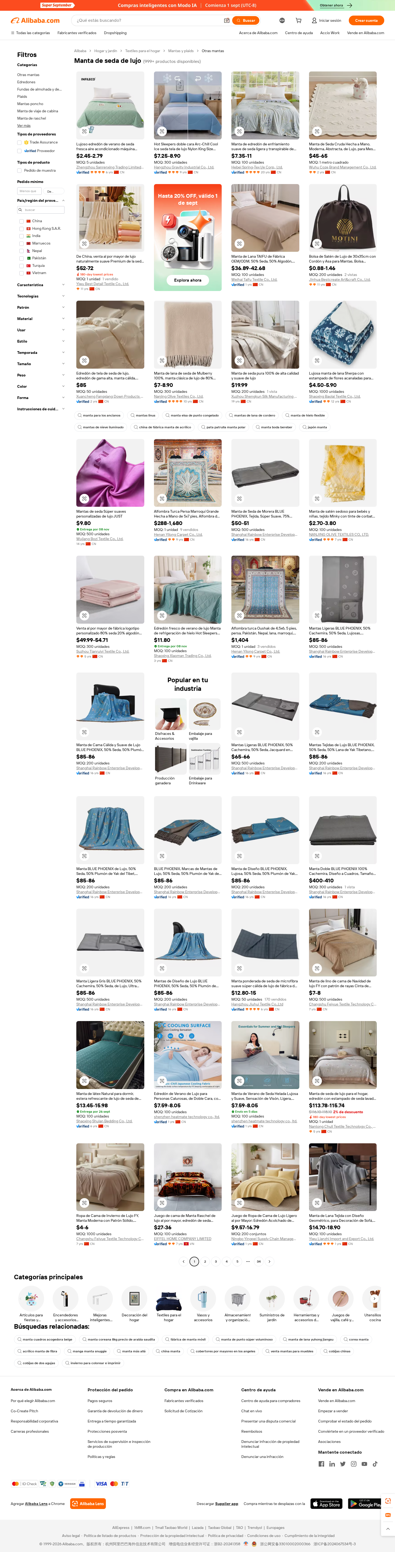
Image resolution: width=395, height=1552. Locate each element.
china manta (170, 1351)
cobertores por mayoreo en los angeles (225, 1351)
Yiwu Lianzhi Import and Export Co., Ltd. (341, 1239)
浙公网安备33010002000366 (285, 1544)
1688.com (142, 1527)
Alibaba (80, 51)
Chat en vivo (251, 1411)
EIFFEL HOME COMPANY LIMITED (182, 1239)
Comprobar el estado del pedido (345, 1421)
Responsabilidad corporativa (34, 1421)
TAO (239, 1527)
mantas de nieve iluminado (103, 427)
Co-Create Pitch (24, 1411)
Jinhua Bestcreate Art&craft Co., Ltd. (340, 279)
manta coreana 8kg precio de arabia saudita (121, 1339)
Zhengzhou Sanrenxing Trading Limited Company (110, 167)
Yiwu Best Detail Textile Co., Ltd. (102, 284)
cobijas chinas (339, 1351)
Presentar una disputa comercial (268, 1421)
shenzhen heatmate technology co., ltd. (187, 1117)
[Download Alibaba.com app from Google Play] (366, 1503)
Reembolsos (251, 1431)
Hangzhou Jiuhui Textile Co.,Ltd (257, 1004)
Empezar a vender (333, 1411)
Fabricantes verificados (183, 1401)
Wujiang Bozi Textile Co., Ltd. (99, 539)
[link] (388, 1501)
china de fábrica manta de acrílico (165, 427)
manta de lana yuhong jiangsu (310, 1339)
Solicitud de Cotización (183, 1411)
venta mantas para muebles (292, 1351)
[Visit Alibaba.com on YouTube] (364, 1464)
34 (259, 1261)
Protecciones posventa (107, 1431)
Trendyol (254, 1527)
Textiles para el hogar (142, 51)
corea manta (359, 1339)
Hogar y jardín (105, 51)
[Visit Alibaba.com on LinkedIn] (332, 1464)
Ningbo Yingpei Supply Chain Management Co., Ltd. (265, 1239)
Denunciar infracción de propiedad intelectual (270, 1444)
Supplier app (226, 1503)
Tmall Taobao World (171, 1527)
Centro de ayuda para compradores (270, 1401)
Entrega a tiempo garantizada (112, 1421)
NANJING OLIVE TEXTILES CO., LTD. (339, 534)
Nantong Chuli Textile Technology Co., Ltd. (343, 1126)
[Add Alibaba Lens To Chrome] (88, 1503)
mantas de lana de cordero (254, 415)
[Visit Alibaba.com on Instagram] (353, 1464)
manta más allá (134, 1351)
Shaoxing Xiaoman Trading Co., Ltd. (182, 655)
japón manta (317, 427)
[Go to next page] (269, 1261)
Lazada (197, 1527)
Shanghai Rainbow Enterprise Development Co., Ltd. (265, 534)
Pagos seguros (100, 1401)
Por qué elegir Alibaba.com (33, 1401)
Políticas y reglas (101, 1456)
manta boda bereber (276, 427)
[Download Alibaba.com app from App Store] (326, 1503)
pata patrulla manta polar (226, 427)
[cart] (300, 21)
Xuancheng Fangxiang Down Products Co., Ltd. (110, 396)
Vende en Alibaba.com (336, 1401)
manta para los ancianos (101, 415)
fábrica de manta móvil (188, 1339)
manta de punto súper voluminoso (247, 1339)
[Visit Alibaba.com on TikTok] (375, 1464)
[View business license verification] (246, 1544)
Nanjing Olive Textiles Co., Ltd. (178, 396)
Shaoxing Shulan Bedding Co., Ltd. (104, 1121)
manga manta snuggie (90, 1351)
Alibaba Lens (36, 1503)
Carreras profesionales (30, 1431)
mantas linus (145, 415)
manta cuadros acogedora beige (47, 1339)
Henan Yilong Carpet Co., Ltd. (178, 534)
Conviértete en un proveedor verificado (351, 1431)
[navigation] (41, 657)
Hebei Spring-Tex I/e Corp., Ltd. (257, 167)
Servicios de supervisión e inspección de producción (119, 1444)
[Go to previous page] (183, 1261)
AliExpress (121, 1527)
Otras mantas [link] (213, 51)
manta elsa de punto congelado (195, 415)
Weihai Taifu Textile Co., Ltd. (254, 279)
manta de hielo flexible (308, 415)
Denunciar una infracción (262, 1456)
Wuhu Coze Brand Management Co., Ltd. (342, 167)
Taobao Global (219, 1527)
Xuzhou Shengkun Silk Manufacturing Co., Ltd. (265, 396)
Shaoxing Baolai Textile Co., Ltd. (335, 396)
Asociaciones (329, 1441)
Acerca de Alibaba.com (31, 1389)
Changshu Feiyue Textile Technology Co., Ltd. (343, 1004)
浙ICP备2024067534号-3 (335, 1544)
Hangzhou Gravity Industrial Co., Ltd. (184, 167)
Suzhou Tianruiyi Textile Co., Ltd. (102, 651)
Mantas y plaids (181, 51)
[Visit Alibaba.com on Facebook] (321, 1464)
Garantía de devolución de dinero (115, 1411)
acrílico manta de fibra (40, 1351)
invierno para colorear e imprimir (96, 1363)
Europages (276, 1527)
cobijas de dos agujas (39, 1363)
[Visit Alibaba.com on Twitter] (343, 1464)
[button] (227, 20)
